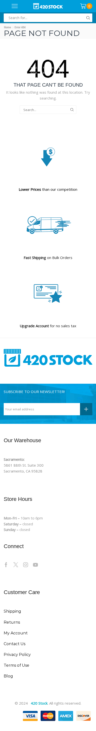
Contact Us (14, 643)
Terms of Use (16, 665)
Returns (12, 622)
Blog (8, 676)
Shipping (12, 611)
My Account (16, 633)
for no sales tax (48, 325)
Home (7, 27)
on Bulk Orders (48, 257)
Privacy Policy (17, 654)
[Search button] (88, 17)
